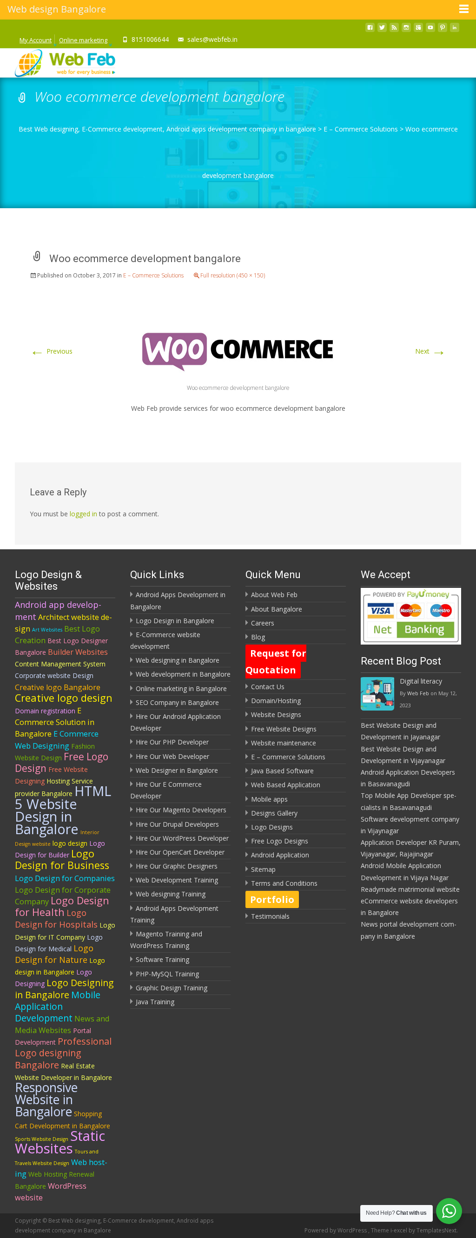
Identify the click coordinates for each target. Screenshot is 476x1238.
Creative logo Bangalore (57, 687)
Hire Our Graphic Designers (177, 866)
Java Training (155, 1001)
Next (430, 351)
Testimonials (270, 916)
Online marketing (83, 40)
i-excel (399, 1230)
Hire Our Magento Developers (181, 809)
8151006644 (150, 39)
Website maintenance (283, 742)
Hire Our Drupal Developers (177, 824)
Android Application (280, 854)
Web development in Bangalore (183, 674)
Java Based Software (282, 770)
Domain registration (45, 710)
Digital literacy (421, 681)
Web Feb (418, 693)
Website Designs (276, 714)
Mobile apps (269, 799)
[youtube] (430, 30)
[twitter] (382, 30)
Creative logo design (63, 698)
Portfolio (272, 899)
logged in (83, 513)
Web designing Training (170, 893)
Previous (51, 351)
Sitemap (263, 869)
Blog (258, 636)
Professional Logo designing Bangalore (63, 1053)
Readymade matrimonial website (410, 889)
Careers (262, 623)
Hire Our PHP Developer (172, 742)
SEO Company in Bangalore (177, 702)
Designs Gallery (274, 813)
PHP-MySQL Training (167, 973)
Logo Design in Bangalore (175, 620)
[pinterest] (442, 30)
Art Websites (47, 629)
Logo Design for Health (62, 906)
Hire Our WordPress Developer (182, 838)
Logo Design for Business (62, 859)
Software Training (162, 959)
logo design (70, 843)
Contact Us (267, 686)
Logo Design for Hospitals (56, 918)
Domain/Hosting (276, 700)
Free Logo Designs (279, 840)
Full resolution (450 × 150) (232, 275)
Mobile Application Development (57, 1006)
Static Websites (60, 1142)
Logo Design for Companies (65, 878)
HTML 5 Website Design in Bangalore (63, 810)
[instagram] (406, 30)
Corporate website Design (54, 675)
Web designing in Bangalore (177, 660)
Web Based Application (285, 784)
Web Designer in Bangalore (177, 770)
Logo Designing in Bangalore (64, 988)
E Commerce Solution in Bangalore (54, 722)
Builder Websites (78, 652)
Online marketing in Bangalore (181, 688)
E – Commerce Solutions (153, 275)
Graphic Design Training (171, 987)
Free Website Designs (284, 728)
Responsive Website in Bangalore (46, 1099)
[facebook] (370, 30)
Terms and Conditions (284, 883)
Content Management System (60, 663)
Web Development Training (177, 880)
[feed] (394, 30)
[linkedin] (454, 30)
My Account (36, 40)
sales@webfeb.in (212, 39)
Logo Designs (272, 827)
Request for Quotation (275, 661)
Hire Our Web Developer (172, 756)
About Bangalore (276, 609)
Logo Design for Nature (54, 953)
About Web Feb (274, 594)
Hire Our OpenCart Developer (180, 852)
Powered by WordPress (336, 1230)
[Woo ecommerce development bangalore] (238, 347)
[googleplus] (418, 30)
